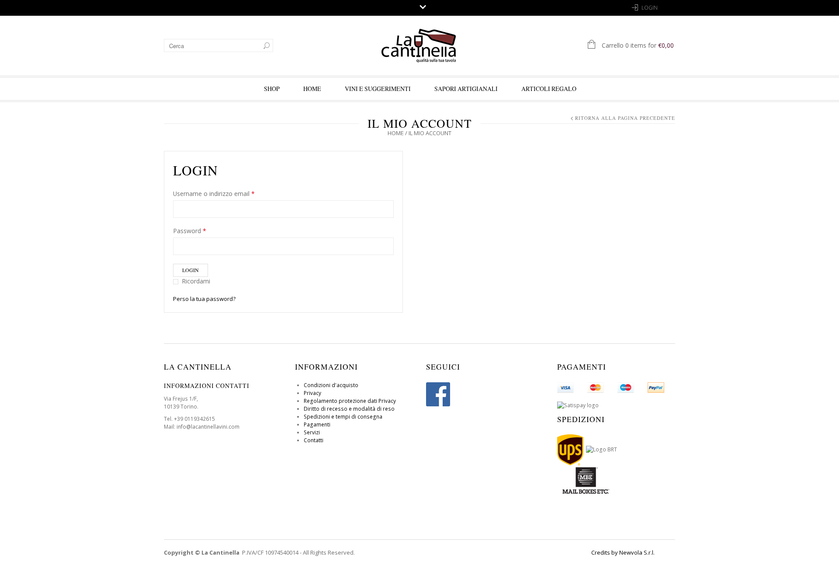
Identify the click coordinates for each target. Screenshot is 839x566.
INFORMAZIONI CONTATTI (207, 385)
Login (649, 7)
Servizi (312, 432)
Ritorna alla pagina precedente (625, 118)
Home (396, 133)
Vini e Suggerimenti (378, 88)
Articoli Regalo (548, 88)
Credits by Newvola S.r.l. (623, 552)
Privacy (312, 393)
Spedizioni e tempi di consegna (343, 416)
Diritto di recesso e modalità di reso (349, 408)
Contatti (313, 440)
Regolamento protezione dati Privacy (350, 401)
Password (189, 231)
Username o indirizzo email (214, 193)
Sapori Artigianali (466, 88)
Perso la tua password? (204, 299)
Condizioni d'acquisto (331, 385)
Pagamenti (317, 424)
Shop (272, 88)
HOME (312, 88)
